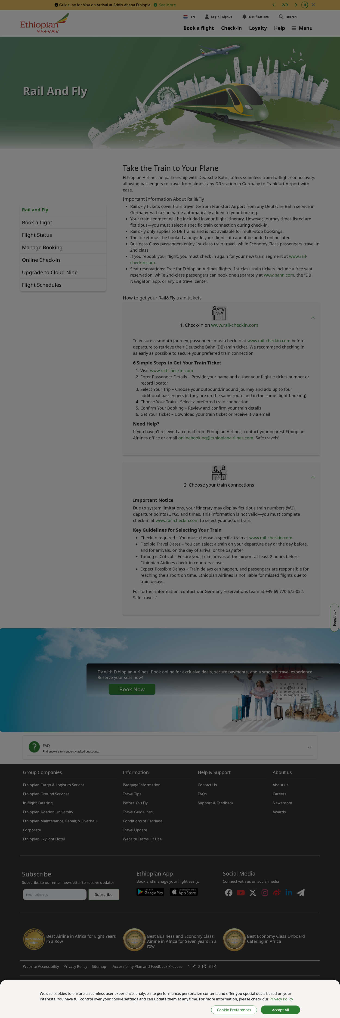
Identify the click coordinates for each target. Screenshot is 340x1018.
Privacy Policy (281, 999)
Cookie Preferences (234, 1009)
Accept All (280, 1009)
